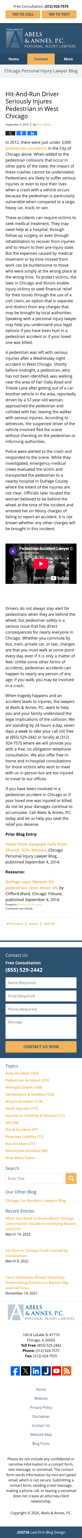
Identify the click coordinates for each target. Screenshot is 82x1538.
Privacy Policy (41, 1407)
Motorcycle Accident (26, 1150)
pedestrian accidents (26, 148)
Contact (41, 59)
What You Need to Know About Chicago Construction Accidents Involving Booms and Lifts (40, 1223)
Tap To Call (23, 14)
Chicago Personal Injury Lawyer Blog (41, 38)
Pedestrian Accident (30, 904)
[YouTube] (56, 1371)
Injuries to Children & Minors (35, 1115)
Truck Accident (21, 1129)
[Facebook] (15, 1371)
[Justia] (46, 1371)
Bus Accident (20, 1143)
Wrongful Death (23, 1087)
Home (14, 59)
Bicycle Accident (23, 1101)
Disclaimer (41, 1416)
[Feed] (66, 1371)
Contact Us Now (41, 1046)
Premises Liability (24, 1136)
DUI (12, 1122)
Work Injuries (21, 1108)
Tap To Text (59, 14)
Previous (15, 923)
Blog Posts (41, 1443)
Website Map (41, 1434)
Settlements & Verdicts (29, 1094)
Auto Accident (22, 1073)
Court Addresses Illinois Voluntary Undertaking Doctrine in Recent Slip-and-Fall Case (37, 1282)
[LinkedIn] (35, 1371)
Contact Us (41, 1425)
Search (71, 1178)
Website (41, 1398)
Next (49, 923)
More (68, 59)
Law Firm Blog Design (41, 1532)
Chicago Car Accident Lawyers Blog (35, 1200)
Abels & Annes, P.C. (56, 1512)
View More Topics (20, 1157)
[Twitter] (25, 1371)
